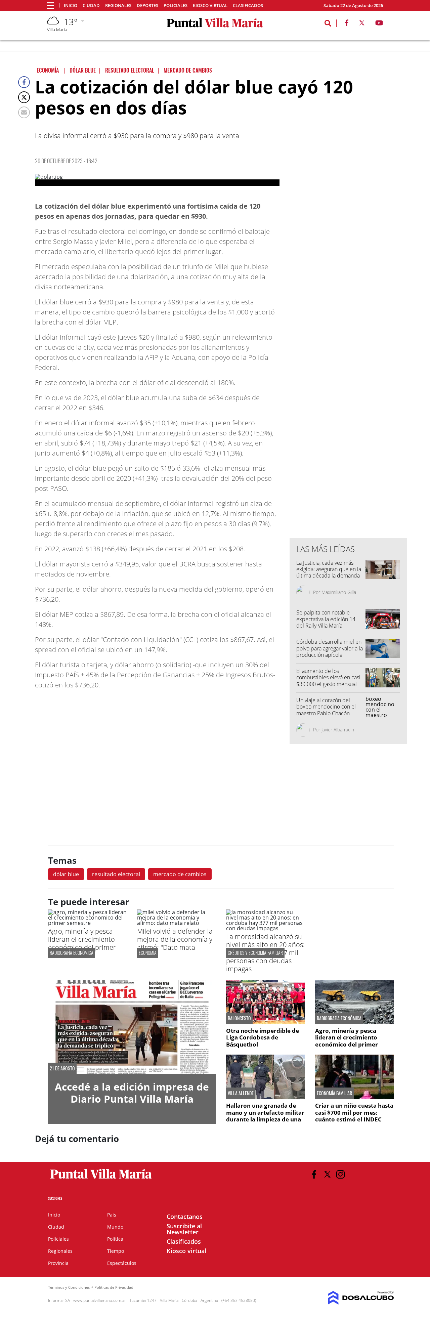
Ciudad (91, 5)
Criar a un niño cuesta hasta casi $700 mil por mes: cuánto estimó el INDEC (354, 1112)
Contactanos (185, 1216)
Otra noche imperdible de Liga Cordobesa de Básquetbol (262, 1037)
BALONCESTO (239, 1018)
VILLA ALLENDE (241, 1093)
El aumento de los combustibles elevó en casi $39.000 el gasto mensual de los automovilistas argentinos (328, 683)
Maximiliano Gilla (338, 592)
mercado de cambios (180, 874)
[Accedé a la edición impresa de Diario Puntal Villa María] (132, 1027)
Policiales (175, 5)
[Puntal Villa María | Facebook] (346, 24)
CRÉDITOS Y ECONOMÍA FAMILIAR (255, 952)
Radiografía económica (71, 952)
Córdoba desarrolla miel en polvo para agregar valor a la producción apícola (329, 648)
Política (115, 1239)
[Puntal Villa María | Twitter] (361, 24)
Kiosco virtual (210, 5)
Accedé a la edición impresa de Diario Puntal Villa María (132, 1093)
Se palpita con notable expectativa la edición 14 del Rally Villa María (325, 619)
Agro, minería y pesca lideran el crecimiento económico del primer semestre (82, 943)
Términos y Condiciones (69, 1287)
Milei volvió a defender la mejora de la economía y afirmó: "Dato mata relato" (175, 943)
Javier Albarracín (337, 729)
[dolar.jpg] (157, 180)
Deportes (147, 5)
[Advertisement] (348, 397)
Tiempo (115, 1251)
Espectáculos (121, 1263)
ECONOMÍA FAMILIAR (334, 1093)
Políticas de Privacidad (113, 1287)
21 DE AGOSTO (62, 1068)
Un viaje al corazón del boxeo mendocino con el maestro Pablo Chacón (326, 706)
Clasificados (248, 5)
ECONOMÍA (148, 952)
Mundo (115, 1227)
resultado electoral (116, 874)
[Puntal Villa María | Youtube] (379, 24)
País (111, 1214)
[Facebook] (24, 82)
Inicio (70, 5)
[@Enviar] (24, 112)
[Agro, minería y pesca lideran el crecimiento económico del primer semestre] (87, 923)
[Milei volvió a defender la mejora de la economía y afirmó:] (176, 923)
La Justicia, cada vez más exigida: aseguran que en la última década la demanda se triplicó (328, 572)
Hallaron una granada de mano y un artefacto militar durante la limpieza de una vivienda (265, 1116)
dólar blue (66, 874)
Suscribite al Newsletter (184, 1229)
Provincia (58, 1263)
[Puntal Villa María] (101, 1179)
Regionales (118, 5)
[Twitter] (24, 97)
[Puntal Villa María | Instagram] (340, 1174)
